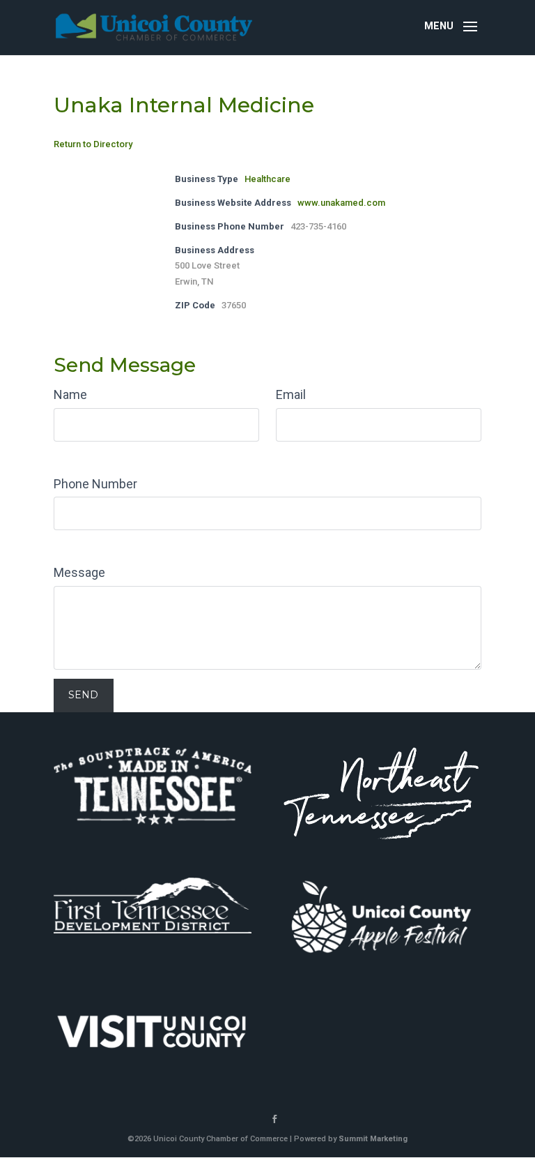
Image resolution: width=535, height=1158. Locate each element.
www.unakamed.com (341, 202)
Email (291, 394)
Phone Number (95, 483)
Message (79, 572)
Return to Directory (93, 144)
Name (70, 394)
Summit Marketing (373, 1138)
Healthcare (267, 179)
